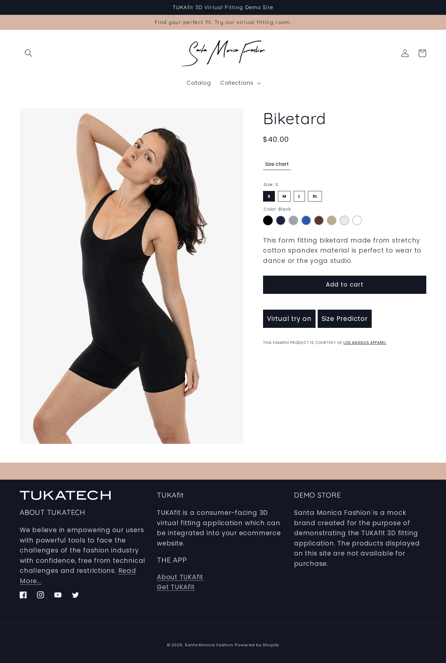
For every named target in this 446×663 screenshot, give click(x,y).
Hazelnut (331, 220)
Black (268, 220)
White (357, 220)
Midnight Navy (281, 220)
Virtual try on (289, 318)
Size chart (277, 164)
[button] (28, 53)
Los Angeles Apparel (364, 342)
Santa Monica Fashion (209, 645)
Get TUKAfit (176, 587)
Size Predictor (345, 318)
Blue (306, 220)
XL (315, 195)
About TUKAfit (180, 577)
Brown (319, 220)
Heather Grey (293, 220)
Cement (344, 220)
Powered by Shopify (257, 645)
